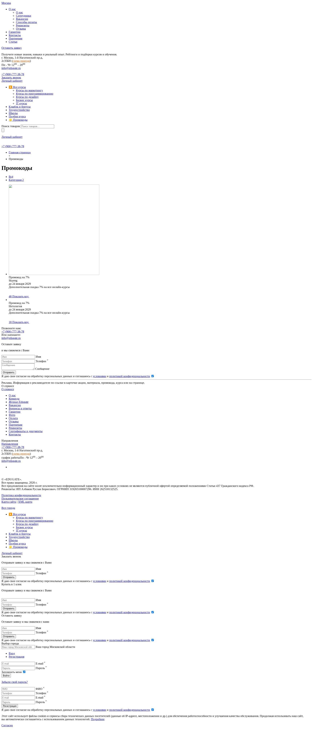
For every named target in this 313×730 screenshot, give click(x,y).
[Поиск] (2, 130)
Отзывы (14, 421)
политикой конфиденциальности (129, 376)
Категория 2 (16, 179)
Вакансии (15, 405)
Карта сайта (8, 501)
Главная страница (20, 152)
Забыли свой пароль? (14, 682)
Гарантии (14, 411)
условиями (99, 376)
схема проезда (21, 60)
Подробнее (98, 719)
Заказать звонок (11, 77)
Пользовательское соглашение (20, 498)
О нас (12, 395)
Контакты (15, 434)
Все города (8, 507)
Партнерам (15, 424)
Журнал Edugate (18, 401)
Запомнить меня (11, 672)
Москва (6, 3)
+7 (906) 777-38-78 (12, 74)
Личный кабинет (11, 80)
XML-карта (25, 501)
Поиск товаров (10, 126)
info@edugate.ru (11, 68)
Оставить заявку (11, 47)
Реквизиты (15, 427)
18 (18, 322)
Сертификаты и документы (26, 431)
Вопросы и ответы (20, 408)
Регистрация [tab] (16, 656)
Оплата (13, 418)
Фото (12, 414)
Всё (11, 176)
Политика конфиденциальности (21, 495)
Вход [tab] (12, 653)
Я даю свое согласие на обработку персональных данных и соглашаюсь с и (75, 376)
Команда (14, 398)
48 (18, 296)
